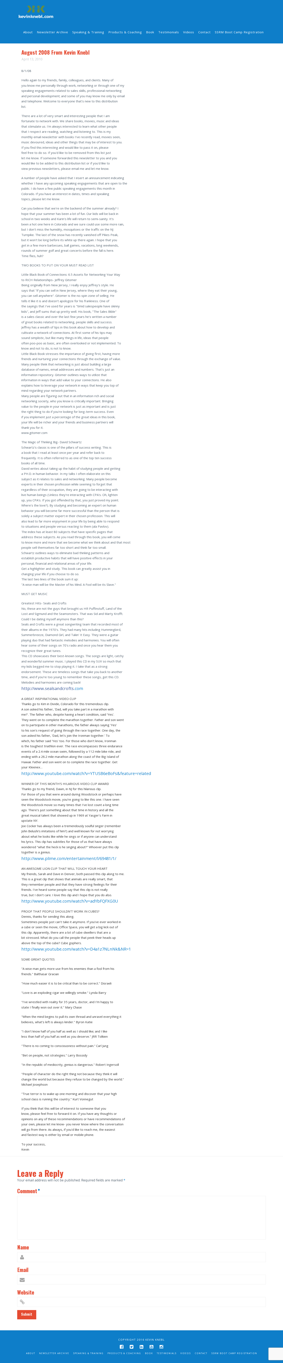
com (52, 688)
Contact (201, 1353)
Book (149, 1353)
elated (86, 773)
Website (25, 1292)
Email (23, 1269)
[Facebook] (121, 1347)
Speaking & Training (88, 1353)
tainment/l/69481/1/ (68, 858)
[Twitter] (131, 1347)
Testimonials (167, 1353)
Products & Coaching (124, 1353)
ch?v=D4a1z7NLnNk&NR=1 (76, 949)
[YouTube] (151, 1347)
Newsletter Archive (54, 1353)
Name (23, 1247)
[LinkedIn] (141, 1347)
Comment (28, 1191)
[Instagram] (161, 1347)
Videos (185, 1353)
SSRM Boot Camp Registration (234, 1353)
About (30, 1353)
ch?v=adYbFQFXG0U (69, 901)
